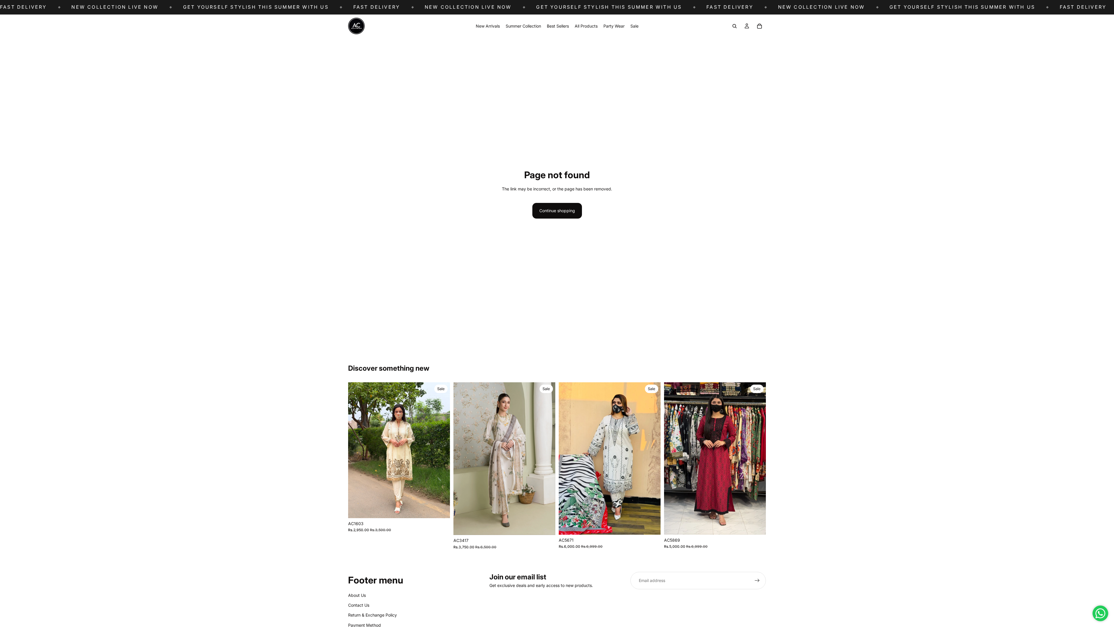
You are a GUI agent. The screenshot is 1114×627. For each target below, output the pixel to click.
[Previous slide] (357, 450)
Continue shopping (557, 210)
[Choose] (441, 509)
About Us (357, 595)
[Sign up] (757, 580)
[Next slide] (441, 450)
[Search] (734, 25)
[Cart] (759, 25)
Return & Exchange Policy (372, 615)
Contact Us (358, 605)
